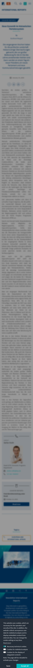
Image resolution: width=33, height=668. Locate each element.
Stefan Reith (9, 442)
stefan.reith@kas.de (14, 471)
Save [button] (8, 666)
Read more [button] (7, 643)
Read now (16, 504)
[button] (2, 548)
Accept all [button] (25, 666)
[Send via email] (18, 84)
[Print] (14, 84)
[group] (16, 562)
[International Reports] (8, 3)
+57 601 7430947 (12, 474)
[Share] (23, 84)
